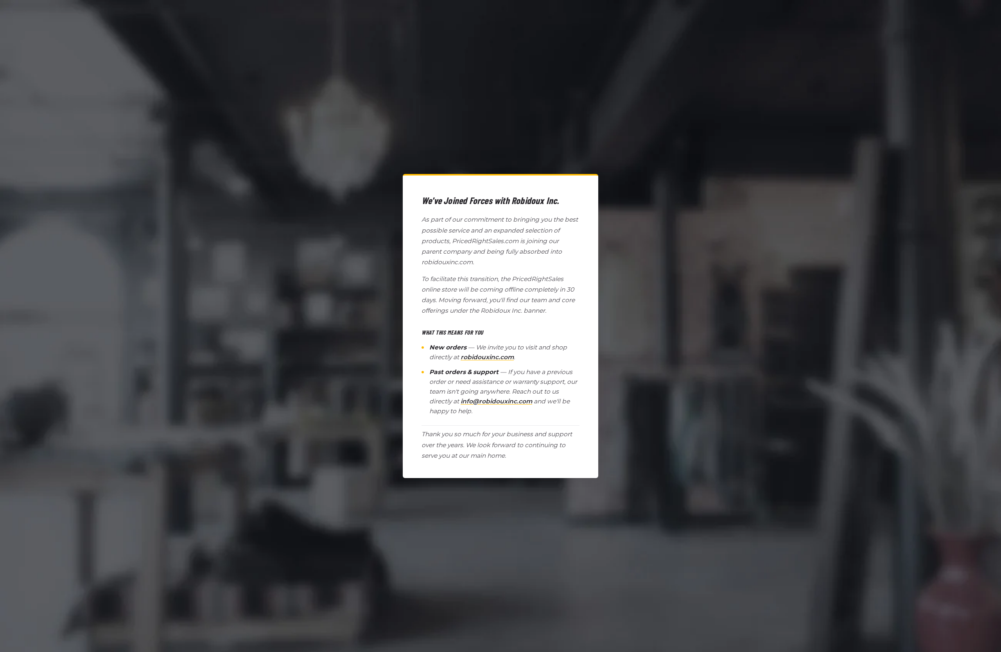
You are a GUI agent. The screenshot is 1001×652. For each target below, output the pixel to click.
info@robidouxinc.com (496, 401)
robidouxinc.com (487, 357)
